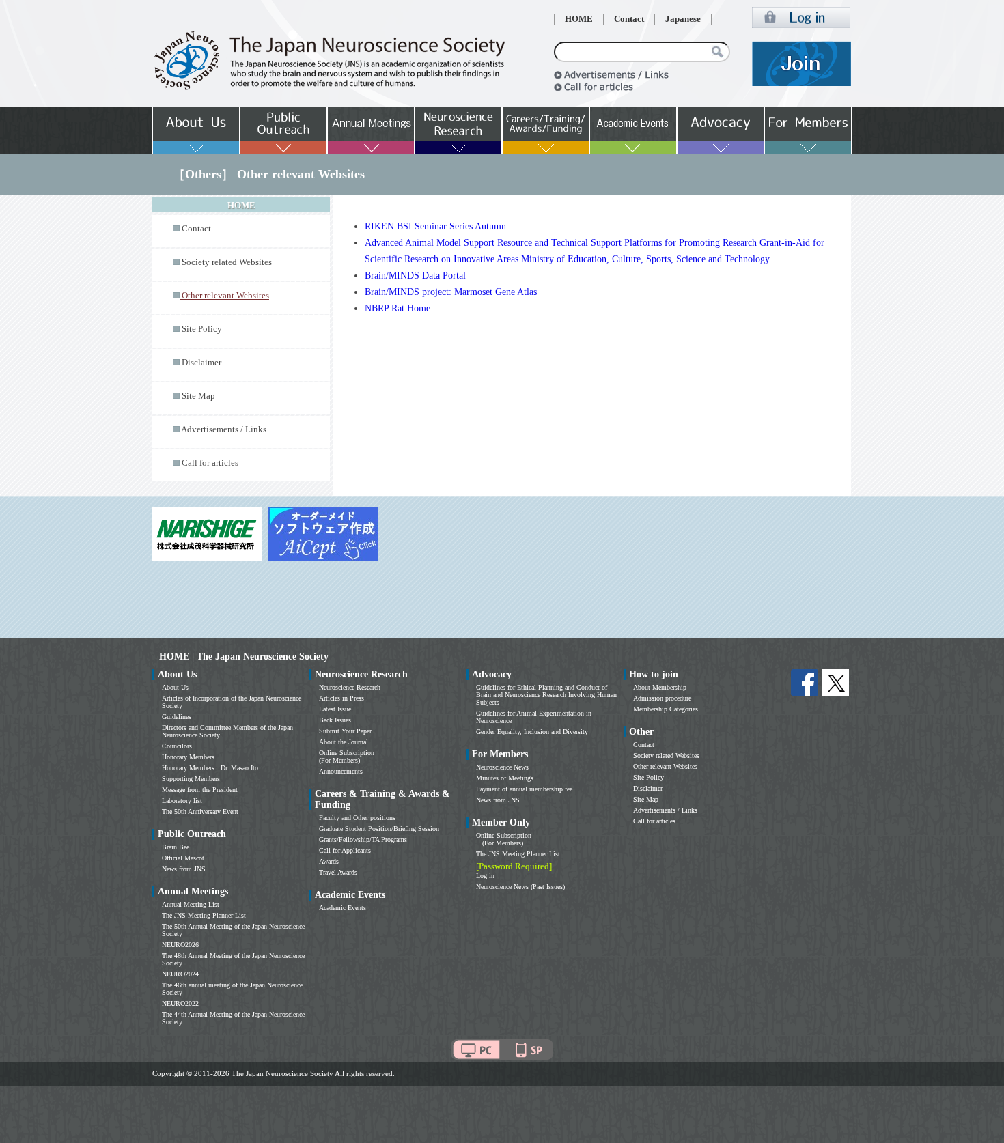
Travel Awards (338, 872)
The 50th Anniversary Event (200, 811)
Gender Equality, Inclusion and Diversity (532, 731)
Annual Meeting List (190, 904)
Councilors (177, 746)
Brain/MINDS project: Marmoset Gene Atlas (451, 292)
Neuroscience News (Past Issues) (520, 886)
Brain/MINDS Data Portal (415, 275)
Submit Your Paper (345, 731)
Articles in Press (341, 698)
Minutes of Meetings (504, 778)
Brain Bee (175, 847)
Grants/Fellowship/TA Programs (363, 839)
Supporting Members (191, 778)
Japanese (683, 19)
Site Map (198, 396)
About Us (175, 687)
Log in (485, 875)
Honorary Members (188, 757)
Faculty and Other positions (357, 817)
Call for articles (210, 463)
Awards (329, 861)
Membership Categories (665, 709)
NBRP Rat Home (397, 308)
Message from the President (200, 789)
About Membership (659, 687)
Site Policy (202, 329)
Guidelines (176, 716)
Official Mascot (183, 858)
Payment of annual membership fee (524, 789)
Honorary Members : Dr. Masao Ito (210, 768)
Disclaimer (201, 362)
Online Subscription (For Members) (346, 756)
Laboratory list (182, 800)
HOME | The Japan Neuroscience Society (244, 656)
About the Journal (343, 742)
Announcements (341, 771)
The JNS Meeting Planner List (204, 915)
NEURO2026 (180, 944)
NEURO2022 (180, 1003)
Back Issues (335, 720)
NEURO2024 (180, 974)
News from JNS (184, 869)
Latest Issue (335, 709)
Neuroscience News (502, 767)
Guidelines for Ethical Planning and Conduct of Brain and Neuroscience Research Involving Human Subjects (546, 694)
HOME (579, 19)
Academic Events (342, 908)
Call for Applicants (345, 850)
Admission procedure (662, 698)
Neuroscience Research (349, 687)
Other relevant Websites (665, 766)
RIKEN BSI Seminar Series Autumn (435, 226)
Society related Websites (227, 262)
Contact (629, 19)
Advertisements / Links (223, 429)
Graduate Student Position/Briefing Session (379, 828)
